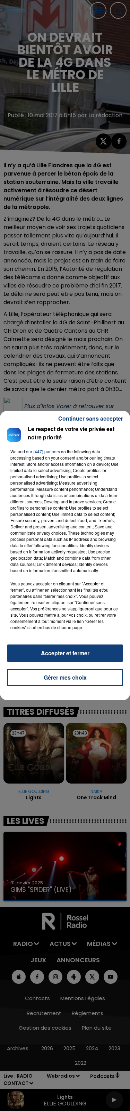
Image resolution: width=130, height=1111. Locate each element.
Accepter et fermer (65, 653)
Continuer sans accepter (90, 418)
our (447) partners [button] (43, 451)
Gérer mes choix (65, 677)
